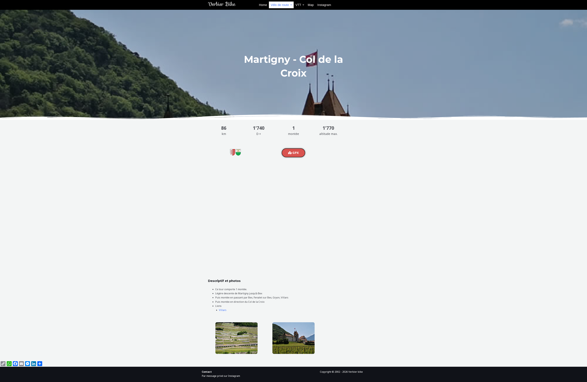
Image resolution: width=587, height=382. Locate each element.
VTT (298, 5)
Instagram (324, 5)
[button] (281, 5)
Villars (222, 310)
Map (311, 5)
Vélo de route (280, 5)
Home (263, 5)
